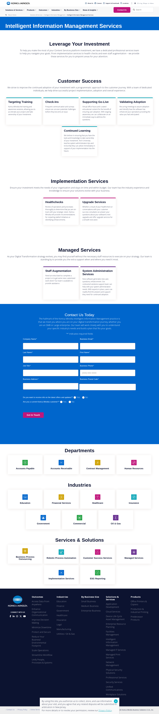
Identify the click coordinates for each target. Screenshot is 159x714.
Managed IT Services (116, 649)
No (86, 397)
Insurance (61, 619)
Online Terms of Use (37, 710)
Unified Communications (114, 688)
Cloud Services (113, 611)
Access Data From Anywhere (40, 603)
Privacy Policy (22, 710)
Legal (59, 624)
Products (31, 10)
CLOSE (116, 701)
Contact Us (10, 710)
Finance (60, 606)
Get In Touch (33, 415)
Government (63, 610)
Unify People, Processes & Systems (42, 661)
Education (62, 601)
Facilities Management (112, 633)
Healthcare (62, 615)
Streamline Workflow (42, 655)
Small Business (88, 601)
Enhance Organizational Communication (40, 612)
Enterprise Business (91, 610)
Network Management (112, 664)
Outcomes (43, 10)
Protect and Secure (41, 632)
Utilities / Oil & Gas (66, 633)
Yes (78, 397)
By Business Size (71, 10)
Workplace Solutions (116, 694)
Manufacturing (64, 629)
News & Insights (89, 10)
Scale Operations (40, 650)
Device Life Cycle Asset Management (115, 618)
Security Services (114, 682)
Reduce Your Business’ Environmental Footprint (39, 641)
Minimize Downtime (41, 627)
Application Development (112, 605)
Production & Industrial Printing (139, 611)
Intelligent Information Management (54, 15)
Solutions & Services (14, 10)
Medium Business (90, 606)
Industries (56, 10)
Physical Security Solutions (114, 671)
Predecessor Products (137, 618)
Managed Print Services (113, 656)
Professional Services (116, 677)
